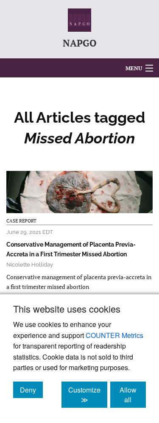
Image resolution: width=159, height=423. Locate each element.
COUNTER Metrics (114, 335)
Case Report (21, 221)
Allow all (133, 394)
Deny (31, 390)
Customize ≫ (87, 394)
